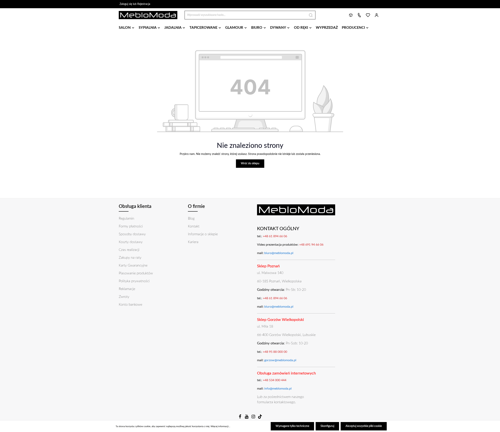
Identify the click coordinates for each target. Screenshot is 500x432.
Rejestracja (143, 4)
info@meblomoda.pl (278, 388)
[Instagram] (253, 418)
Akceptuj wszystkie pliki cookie (364, 426)
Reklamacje (127, 289)
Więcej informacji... (220, 426)
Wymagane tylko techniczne (292, 426)
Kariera (193, 242)
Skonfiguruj (327, 426)
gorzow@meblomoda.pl (280, 360)
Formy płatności (131, 226)
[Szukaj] (310, 15)
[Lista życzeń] (368, 15)
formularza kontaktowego (276, 402)
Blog (191, 218)
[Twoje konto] (376, 15)
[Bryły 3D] (351, 15)
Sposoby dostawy (132, 234)
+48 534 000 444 (274, 380)
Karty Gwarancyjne (133, 265)
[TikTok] (260, 418)
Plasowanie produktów (136, 273)
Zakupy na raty (130, 258)
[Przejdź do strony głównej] (148, 15)
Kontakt (193, 226)
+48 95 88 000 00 (275, 351)
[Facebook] (240, 418)
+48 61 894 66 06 (275, 236)
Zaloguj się (126, 4)
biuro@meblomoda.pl (278, 253)
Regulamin (126, 218)
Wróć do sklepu (250, 163)
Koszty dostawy (131, 242)
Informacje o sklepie (203, 234)
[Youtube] (247, 418)
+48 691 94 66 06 (311, 244)
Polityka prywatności (134, 281)
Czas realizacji (129, 250)
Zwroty (124, 297)
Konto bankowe (130, 304)
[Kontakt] (359, 15)
